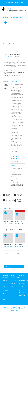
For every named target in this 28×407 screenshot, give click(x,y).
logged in (18, 178)
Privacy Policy (4, 298)
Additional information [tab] (5, 85)
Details (11, 229)
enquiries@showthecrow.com (14, 3)
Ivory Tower (18, 221)
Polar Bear (18, 244)
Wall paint (18, 75)
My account (13, 280)
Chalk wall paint (12, 72)
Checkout (13, 283)
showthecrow (22, 308)
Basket (12, 286)
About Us (13, 289)
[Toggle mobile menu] (25, 12)
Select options (6, 230)
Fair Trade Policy (5, 285)
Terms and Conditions (5, 281)
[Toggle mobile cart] (23, 12)
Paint (14, 75)
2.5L (7, 75)
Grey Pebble (8, 244)
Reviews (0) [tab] (5, 88)
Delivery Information (5, 290)
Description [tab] (5, 81)
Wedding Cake (8, 221)
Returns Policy (4, 294)
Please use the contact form (22, 294)
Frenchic (11, 75)
